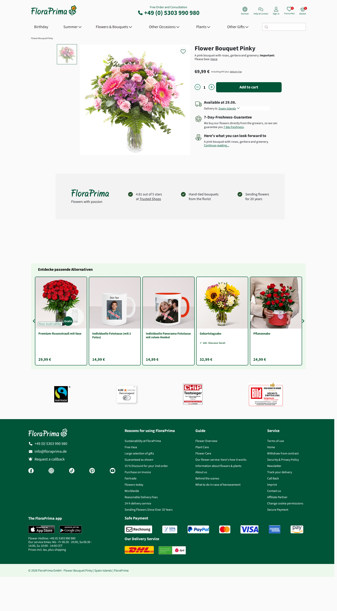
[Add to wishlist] (185, 49)
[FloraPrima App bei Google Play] (70, 529)
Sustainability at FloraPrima (143, 441)
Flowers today (134, 485)
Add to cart (248, 87)
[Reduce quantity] (197, 87)
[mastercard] (224, 529)
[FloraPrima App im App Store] (41, 529)
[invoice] (138, 529)
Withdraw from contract (283, 453)
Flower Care (203, 453)
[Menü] (134, 387)
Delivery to (211, 108)
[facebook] (31, 471)
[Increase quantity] (212, 87)
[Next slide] (302, 321)
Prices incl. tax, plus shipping (47, 550)
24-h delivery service (138, 503)
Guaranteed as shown (139, 460)
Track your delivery (279, 472)
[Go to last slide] (34, 321)
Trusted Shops (150, 199)
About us (201, 472)
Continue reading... (216, 145)
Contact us (274, 491)
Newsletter (274, 466)
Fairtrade (131, 478)
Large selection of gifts (139, 453)
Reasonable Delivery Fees (141, 497)
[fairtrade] (62, 394)
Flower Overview (206, 441)
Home (271, 447)
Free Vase (131, 447)
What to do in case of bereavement (217, 485)
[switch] (127, 397)
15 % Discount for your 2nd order (146, 466)
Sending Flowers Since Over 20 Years (149, 510)
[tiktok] (71, 471)
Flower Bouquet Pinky (42, 38)
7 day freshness (233, 127)
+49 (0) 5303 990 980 (172, 12)
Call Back (273, 478)
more (213, 59)
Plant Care (202, 447)
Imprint (272, 485)
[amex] (274, 529)
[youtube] (112, 471)
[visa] (249, 529)
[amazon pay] (297, 529)
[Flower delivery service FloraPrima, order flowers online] (54, 15)
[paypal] (198, 529)
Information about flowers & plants (218, 466)
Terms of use (275, 441)
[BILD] (266, 394)
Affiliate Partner (277, 497)
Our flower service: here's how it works (221, 460)
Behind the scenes (207, 478)
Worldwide (132, 491)
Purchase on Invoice (138, 472)
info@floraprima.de (51, 451)
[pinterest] (92, 471)
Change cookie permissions (285, 503)
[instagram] (51, 471)
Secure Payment (277, 510)
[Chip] (193, 394)
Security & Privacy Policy (283, 460)
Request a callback (50, 459)
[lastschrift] (169, 529)
